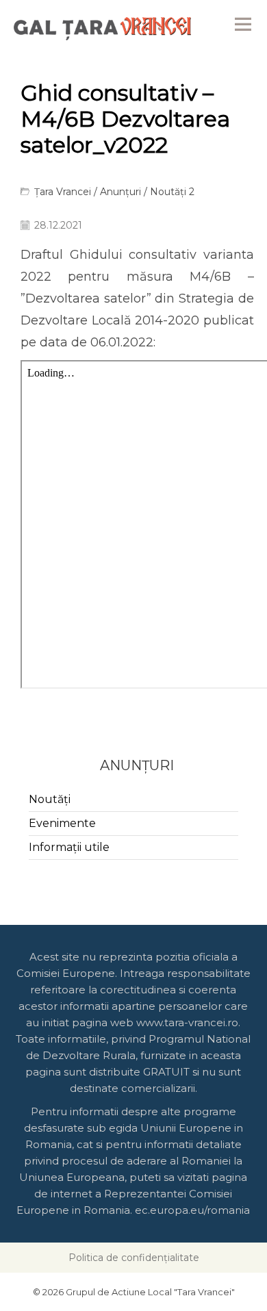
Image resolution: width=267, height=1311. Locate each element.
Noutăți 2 (172, 192)
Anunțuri (120, 192)
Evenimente (62, 823)
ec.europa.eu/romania (192, 1210)
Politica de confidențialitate (133, 1257)
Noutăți (50, 799)
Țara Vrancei (62, 192)
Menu (243, 24)
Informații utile (69, 847)
